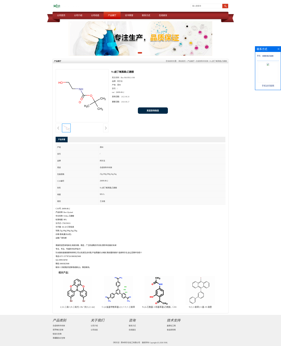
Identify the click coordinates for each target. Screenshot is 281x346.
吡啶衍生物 (57, 334)
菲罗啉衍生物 (58, 330)
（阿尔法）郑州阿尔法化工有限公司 (126, 343)
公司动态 (95, 15)
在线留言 (163, 15)
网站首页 (182, 61)
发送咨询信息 (153, 110)
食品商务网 (171, 330)
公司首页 (61, 15)
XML (166, 343)
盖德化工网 (171, 326)
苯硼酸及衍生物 (59, 338)
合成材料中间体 (202, 61)
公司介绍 (78, 15)
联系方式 (146, 15)
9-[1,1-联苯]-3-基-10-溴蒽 (200, 307)
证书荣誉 (129, 15)
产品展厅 (112, 15)
